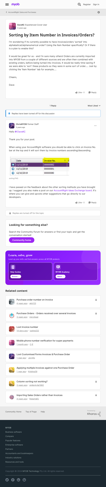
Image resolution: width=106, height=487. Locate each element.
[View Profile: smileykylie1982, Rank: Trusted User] (11, 383)
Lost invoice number (27, 327)
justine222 (34, 330)
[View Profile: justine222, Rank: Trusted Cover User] (11, 329)
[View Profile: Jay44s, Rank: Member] (11, 356)
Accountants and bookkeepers (19, 453)
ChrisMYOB (21, 124)
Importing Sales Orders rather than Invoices (40, 395)
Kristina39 (32, 371)
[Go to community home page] (15, 4)
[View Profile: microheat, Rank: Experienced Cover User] (11, 315)
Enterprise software (14, 445)
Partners (9, 449)
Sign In (96, 4)
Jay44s (31, 358)
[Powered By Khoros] (94, 413)
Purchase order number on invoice (35, 299)
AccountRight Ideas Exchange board (73, 190)
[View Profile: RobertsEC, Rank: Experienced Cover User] (11, 397)
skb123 (32, 303)
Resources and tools (14, 462)
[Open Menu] (99, 12)
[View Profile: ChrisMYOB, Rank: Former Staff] (11, 125)
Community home (21, 240)
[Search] (79, 4)
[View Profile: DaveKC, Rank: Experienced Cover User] (12, 26)
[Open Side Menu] (7, 4)
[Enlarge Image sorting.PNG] (39, 166)
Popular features (12, 440)
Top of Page (31, 411)
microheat (33, 317)
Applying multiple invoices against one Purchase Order (45, 367)
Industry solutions (13, 457)
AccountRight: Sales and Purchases (22, 12)
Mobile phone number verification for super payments (45, 340)
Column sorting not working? (32, 381)
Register (87, 4)
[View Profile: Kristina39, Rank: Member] (11, 370)
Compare (9, 436)
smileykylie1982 (36, 385)
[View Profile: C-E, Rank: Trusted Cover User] (11, 342)
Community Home (13, 411)
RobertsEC (34, 399)
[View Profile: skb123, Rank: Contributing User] (11, 301)
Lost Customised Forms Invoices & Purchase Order (43, 354)
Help (43, 411)
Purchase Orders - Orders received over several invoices (46, 313)
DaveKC (20, 25)
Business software (13, 432)
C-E (31, 344)
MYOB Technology (30, 471)
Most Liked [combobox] (94, 105)
